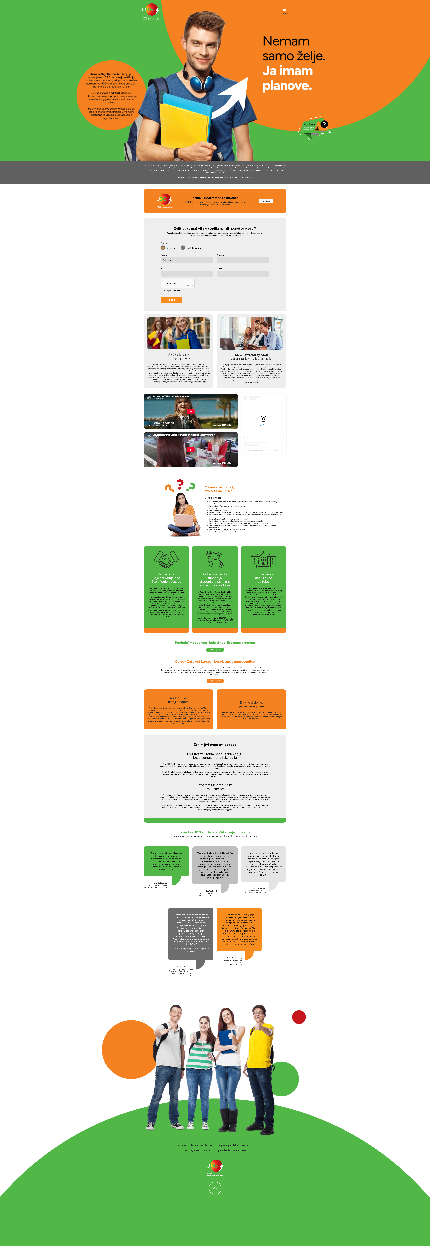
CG (284, 10)
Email (219, 268)
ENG (285, 13)
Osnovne (171, 248)
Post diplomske (194, 248)
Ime (162, 268)
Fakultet (164, 255)
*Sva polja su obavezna (171, 291)
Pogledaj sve (215, 681)
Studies (164, 243)
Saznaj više (265, 201)
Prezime (220, 255)
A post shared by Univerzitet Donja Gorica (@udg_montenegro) (265, 450)
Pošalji (171, 299)
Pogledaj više (215, 650)
